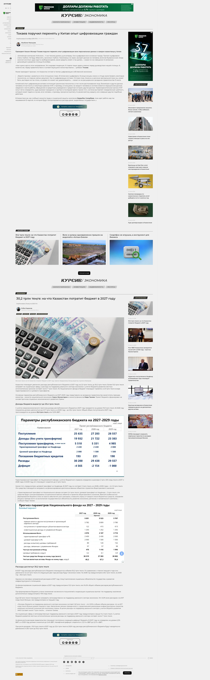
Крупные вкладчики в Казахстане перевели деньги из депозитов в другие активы (140, 407)
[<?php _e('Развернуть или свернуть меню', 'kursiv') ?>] (11, 58)
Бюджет (19, 314)
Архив (9, 38)
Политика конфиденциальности (118, 665)
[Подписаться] (93, 658)
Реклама (9, 49)
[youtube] (72, 662)
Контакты (68, 671)
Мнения (9, 36)
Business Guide (7, 25)
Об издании (69, 665)
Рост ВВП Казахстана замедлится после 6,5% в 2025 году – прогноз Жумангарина (140, 349)
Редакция (8, 47)
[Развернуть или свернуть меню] (10, 43)
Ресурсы (111, 22)
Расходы (33, 314)
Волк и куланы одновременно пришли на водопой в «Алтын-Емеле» (83, 236)
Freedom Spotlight (6, 53)
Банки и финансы (61, 22)
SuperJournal (7, 28)
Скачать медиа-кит (70, 673)
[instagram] (64, 662)
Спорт (9, 34)
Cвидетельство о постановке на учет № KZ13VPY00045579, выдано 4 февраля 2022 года (35, 664)
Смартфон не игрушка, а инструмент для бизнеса (129, 236)
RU (6, 8)
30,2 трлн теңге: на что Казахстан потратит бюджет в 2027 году (36, 236)
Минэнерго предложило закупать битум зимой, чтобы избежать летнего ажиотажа (140, 109)
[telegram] (68, 662)
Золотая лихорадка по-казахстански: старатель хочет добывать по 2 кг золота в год (139, 196)
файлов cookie (102, 674)
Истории (9, 19)
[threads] (80, 662)
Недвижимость (96, 22)
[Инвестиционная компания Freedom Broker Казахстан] (7, 13)
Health (9, 30)
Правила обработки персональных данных (121, 668)
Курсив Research (7, 23)
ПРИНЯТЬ (127, 673)
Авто (10, 21)
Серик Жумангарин (42, 314)
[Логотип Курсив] (7, 3)
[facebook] (83, 662)
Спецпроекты (7, 51)
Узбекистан (8, 62)
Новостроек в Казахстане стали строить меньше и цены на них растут (139, 138)
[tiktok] (76, 662)
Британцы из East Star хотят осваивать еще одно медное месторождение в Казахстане (138, 167)
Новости (9, 17)
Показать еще (84, 273)
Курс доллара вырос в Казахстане (140, 222)
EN (8, 8)
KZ (10, 8)
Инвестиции (79, 22)
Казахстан (8, 60)
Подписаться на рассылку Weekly (73, 656)
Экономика (8, 32)
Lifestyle (9, 27)
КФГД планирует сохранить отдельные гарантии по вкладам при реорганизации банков (139, 436)
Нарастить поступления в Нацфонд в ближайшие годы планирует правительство (140, 378)
